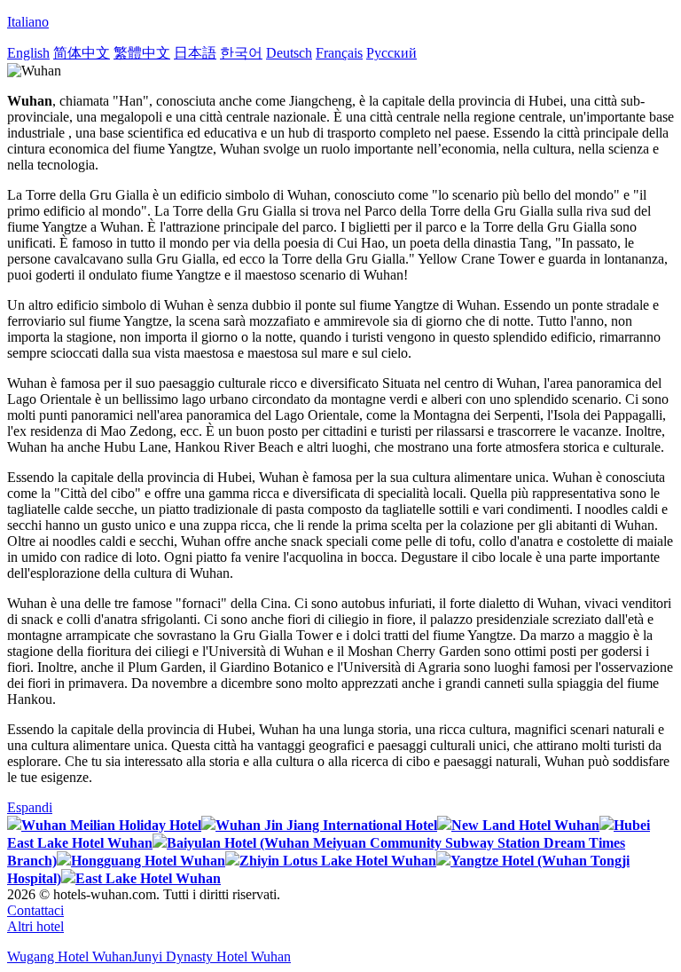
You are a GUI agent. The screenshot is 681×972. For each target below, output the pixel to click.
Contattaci (35, 910)
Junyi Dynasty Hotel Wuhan (211, 956)
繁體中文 (142, 52)
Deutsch (289, 52)
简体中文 (81, 52)
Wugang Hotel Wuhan (69, 956)
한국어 (241, 52)
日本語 (195, 52)
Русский (391, 52)
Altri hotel (35, 926)
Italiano (28, 21)
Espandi (29, 807)
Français (339, 52)
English (28, 52)
